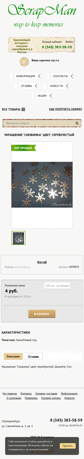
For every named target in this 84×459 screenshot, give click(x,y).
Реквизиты (31, 398)
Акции (42, 95)
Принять (68, 445)
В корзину (42, 314)
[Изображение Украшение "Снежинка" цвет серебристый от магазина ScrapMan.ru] (42, 185)
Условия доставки (46, 393)
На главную (10, 393)
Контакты (60, 76)
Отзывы (26, 86)
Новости (56, 86)
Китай (42, 262)
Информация (25, 76)
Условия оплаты (51, 398)
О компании (14, 398)
